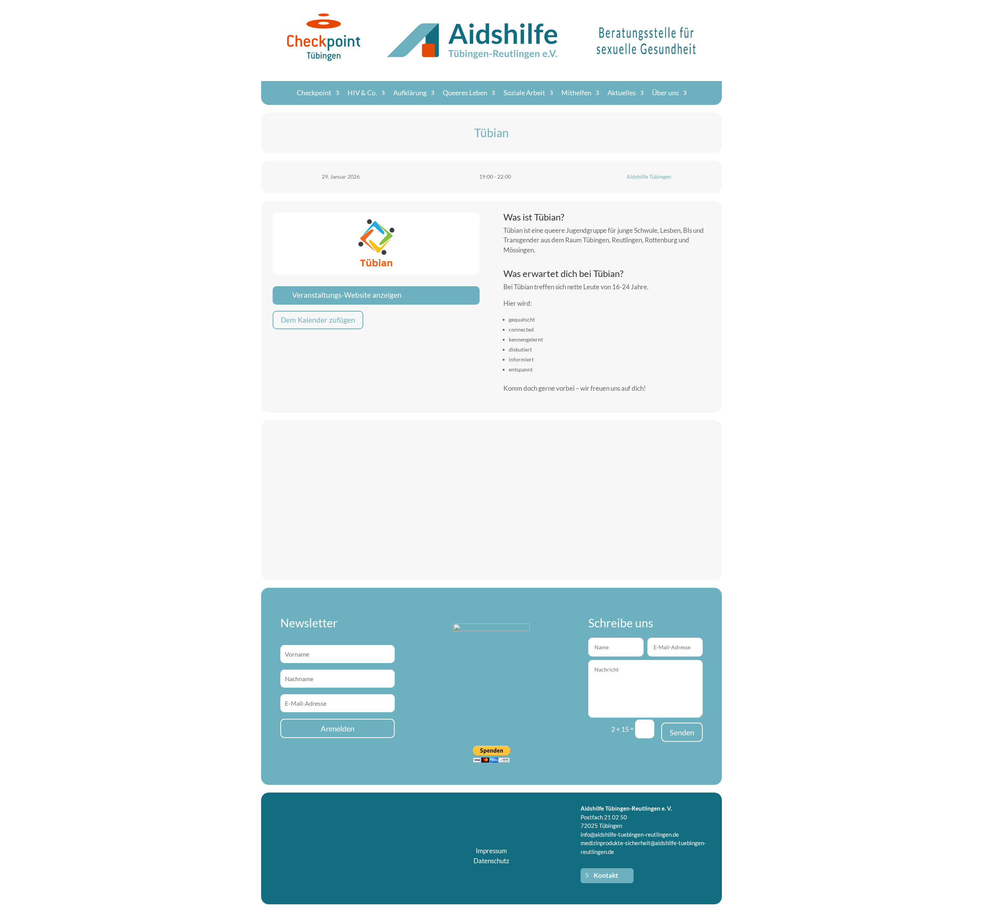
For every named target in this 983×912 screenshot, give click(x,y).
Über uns (665, 92)
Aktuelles (621, 92)
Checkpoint (314, 92)
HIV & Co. (362, 92)
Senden (682, 732)
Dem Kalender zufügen (318, 319)
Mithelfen (576, 92)
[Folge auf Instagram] (499, 837)
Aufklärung (410, 92)
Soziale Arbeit (524, 92)
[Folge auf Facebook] (484, 837)
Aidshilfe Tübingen (649, 176)
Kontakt (606, 875)
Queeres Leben (465, 92)
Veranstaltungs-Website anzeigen (347, 294)
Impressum (491, 851)
